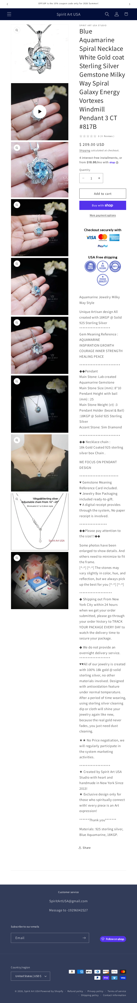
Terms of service (117, 991)
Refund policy (75, 991)
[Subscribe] (84, 938)
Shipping (84, 150)
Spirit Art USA (32, 991)
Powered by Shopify (51, 991)
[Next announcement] (129, 4)
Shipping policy (90, 995)
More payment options (103, 215)
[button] (9, 14)
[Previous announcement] (7, 4)
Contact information (114, 995)
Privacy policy (95, 991)
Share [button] (87, 848)
